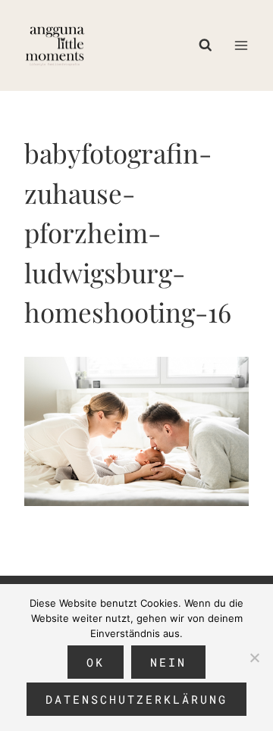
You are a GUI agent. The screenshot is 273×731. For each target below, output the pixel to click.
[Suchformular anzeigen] (209, 45)
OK (95, 662)
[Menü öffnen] (241, 45)
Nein (168, 662)
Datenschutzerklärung (137, 699)
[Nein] (254, 657)
